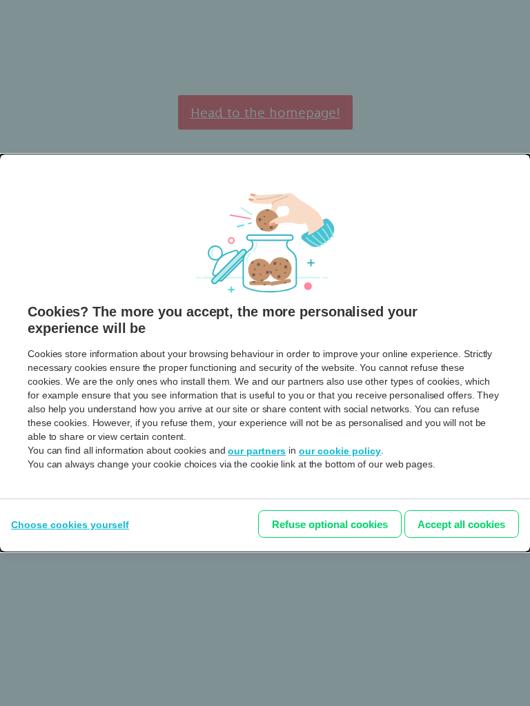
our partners (257, 450)
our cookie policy (340, 450)
